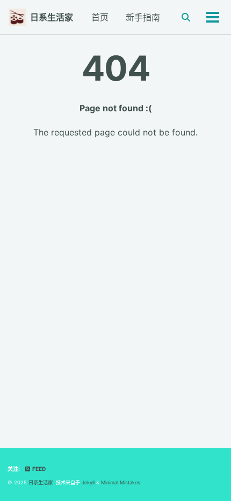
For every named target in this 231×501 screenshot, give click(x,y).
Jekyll (88, 482)
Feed (38, 469)
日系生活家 (51, 17)
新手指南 (143, 17)
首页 (100, 17)
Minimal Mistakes (120, 482)
